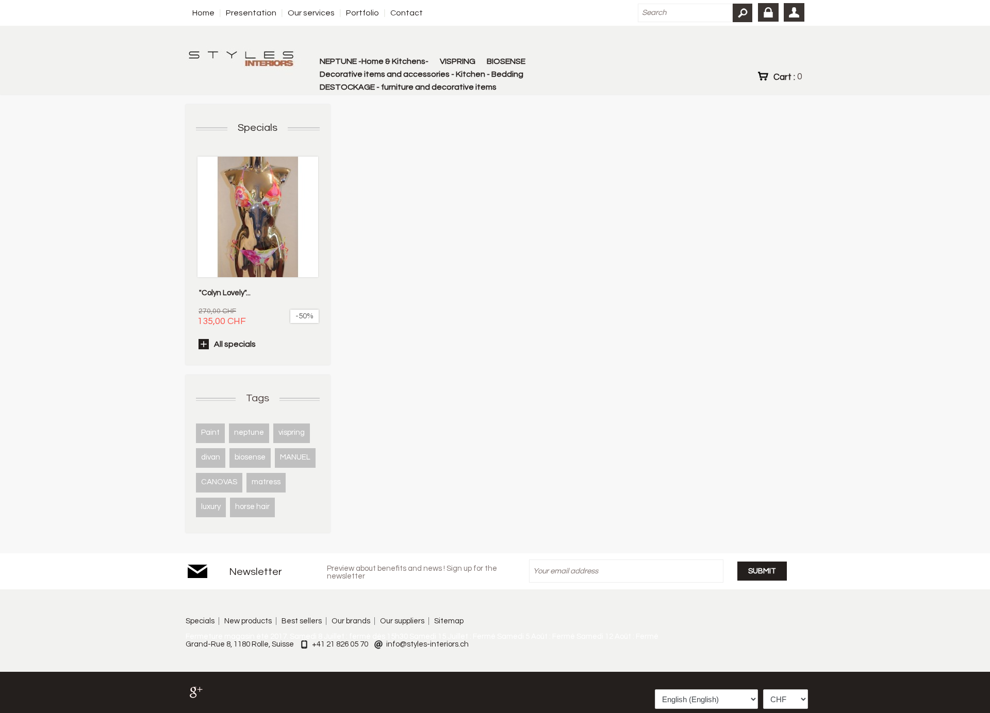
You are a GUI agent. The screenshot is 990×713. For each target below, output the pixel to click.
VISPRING (457, 61)
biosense (250, 457)
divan (210, 457)
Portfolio (362, 13)
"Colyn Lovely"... (225, 293)
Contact (406, 13)
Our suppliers (402, 621)
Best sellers (302, 621)
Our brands (351, 621)
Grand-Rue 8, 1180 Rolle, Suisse (240, 644)
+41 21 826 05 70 (340, 644)
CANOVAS (219, 482)
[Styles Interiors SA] (243, 60)
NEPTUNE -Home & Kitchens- (374, 61)
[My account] (794, 12)
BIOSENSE (506, 61)
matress (266, 482)
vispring (291, 432)
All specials (235, 344)
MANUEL (295, 457)
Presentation (251, 13)
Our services (311, 13)
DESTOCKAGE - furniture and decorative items (408, 87)
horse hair (252, 507)
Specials (257, 128)
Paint (210, 432)
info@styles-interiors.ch (427, 644)
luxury (211, 507)
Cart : (787, 76)
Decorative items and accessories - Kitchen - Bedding (421, 74)
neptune (249, 432)
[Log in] (768, 12)
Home (203, 13)
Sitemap (449, 621)
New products (248, 621)
